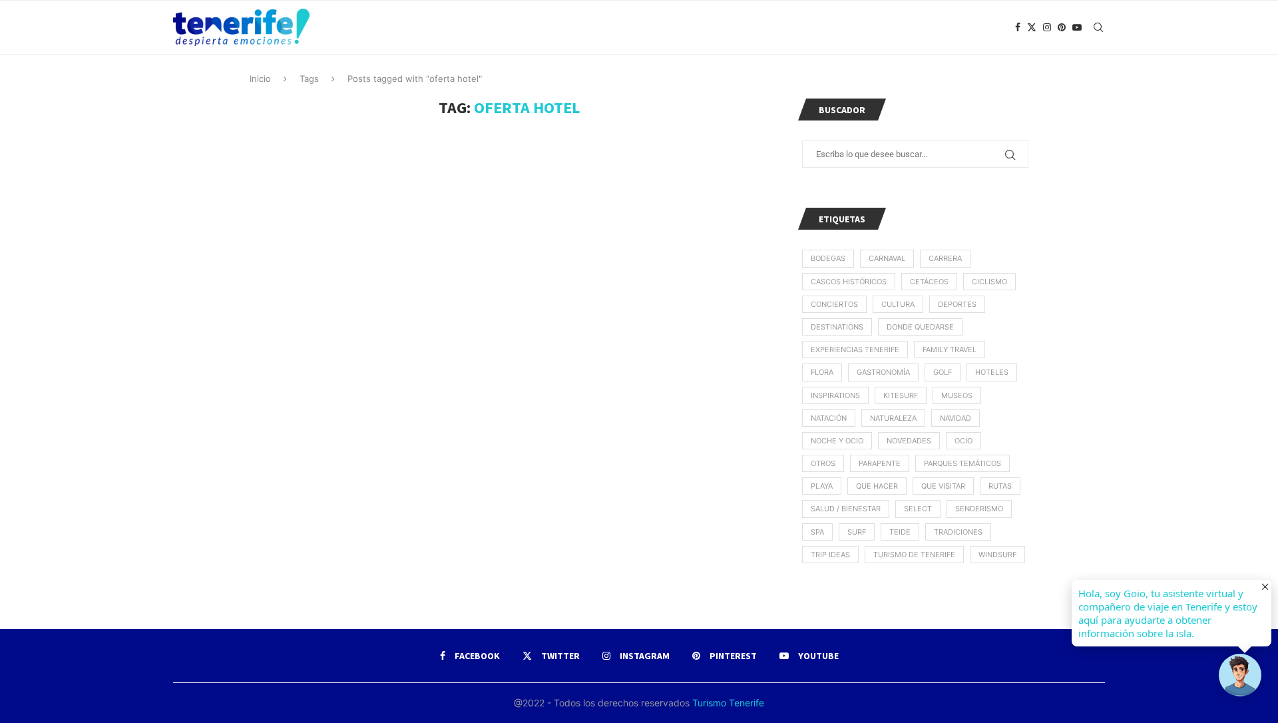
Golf (942, 372)
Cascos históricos (849, 281)
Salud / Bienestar (846, 508)
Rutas (1000, 486)
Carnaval (887, 258)
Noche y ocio (837, 440)
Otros (823, 463)
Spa (817, 532)
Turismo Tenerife (727, 702)
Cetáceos (929, 281)
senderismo (979, 508)
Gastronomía (883, 372)
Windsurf (997, 554)
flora (822, 372)
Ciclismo (989, 281)
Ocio (963, 440)
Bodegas (828, 258)
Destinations (837, 327)
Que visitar (943, 486)
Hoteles (991, 372)
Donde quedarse (920, 327)
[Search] (1098, 27)
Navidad (955, 418)
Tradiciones (958, 532)
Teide (900, 532)
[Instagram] (1047, 27)
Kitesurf (900, 395)
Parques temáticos (962, 463)
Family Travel (949, 349)
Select (918, 508)
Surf (856, 532)
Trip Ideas (830, 554)
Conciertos (834, 304)
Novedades (909, 440)
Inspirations (835, 395)
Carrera (945, 258)
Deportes (957, 304)
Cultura (898, 304)
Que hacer (877, 486)
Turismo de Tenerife (914, 554)
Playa (822, 486)
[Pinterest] (1062, 27)
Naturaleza (893, 418)
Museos (956, 395)
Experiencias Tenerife (855, 349)
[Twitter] (1031, 27)
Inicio (260, 78)
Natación (829, 418)
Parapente (880, 463)
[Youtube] (1077, 27)
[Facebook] (1017, 27)
